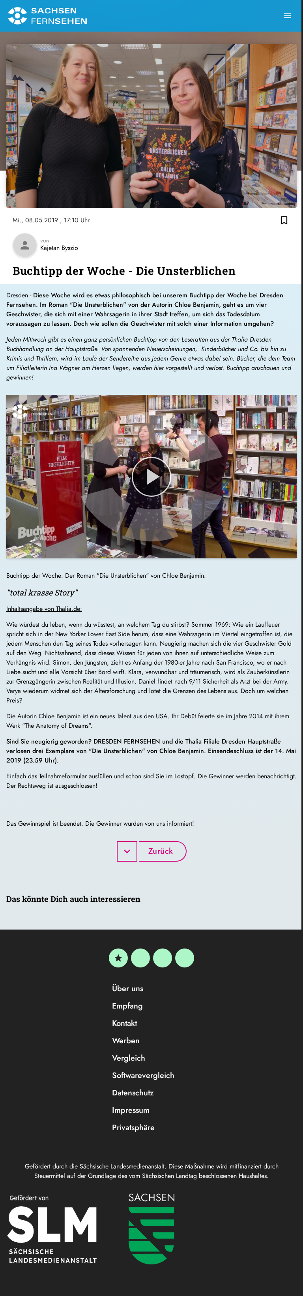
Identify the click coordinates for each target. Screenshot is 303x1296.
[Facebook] (140, 958)
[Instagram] (162, 958)
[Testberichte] (118, 958)
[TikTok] (184, 958)
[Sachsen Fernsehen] (47, 16)
